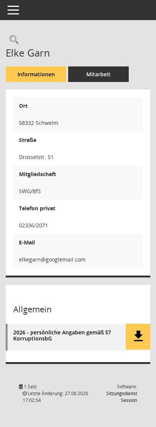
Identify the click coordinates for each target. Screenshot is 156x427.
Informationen (36, 74)
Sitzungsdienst (121, 396)
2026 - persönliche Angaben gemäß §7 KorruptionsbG (62, 335)
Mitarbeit (98, 74)
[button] (138, 337)
